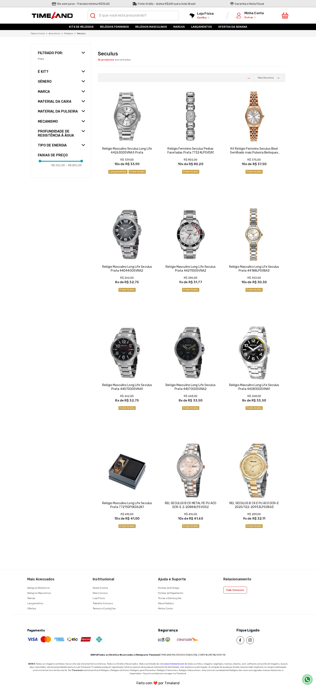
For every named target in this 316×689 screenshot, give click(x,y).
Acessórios (54, 33)
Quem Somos (100, 587)
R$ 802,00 (74, 165)
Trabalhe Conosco (103, 603)
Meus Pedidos (166, 603)
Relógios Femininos (38, 587)
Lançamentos (35, 603)
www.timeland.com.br (175, 664)
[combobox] (133, 15)
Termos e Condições (104, 608)
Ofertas (31, 608)
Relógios (68, 33)
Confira (201, 17)
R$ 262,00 (58, 165)
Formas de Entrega (168, 587)
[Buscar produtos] (92, 15)
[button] (61, 51)
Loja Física (99, 598)
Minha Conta (165, 608)
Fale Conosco (100, 593)
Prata (41, 58)
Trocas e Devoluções (169, 598)
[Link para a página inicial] (38, 33)
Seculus (81, 33)
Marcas (31, 598)
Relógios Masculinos (39, 593)
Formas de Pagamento (170, 593)
